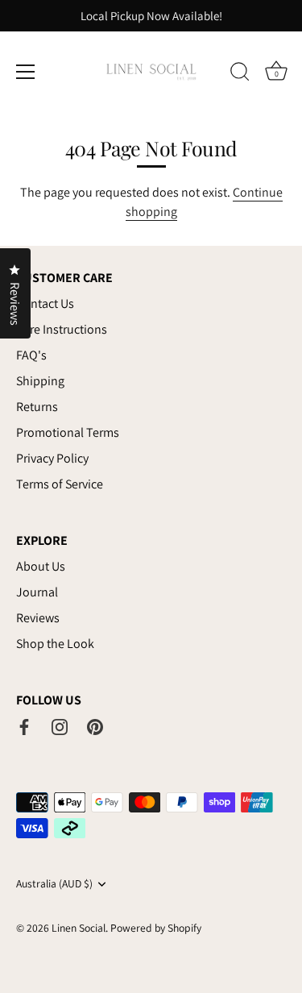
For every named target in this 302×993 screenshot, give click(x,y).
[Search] (240, 74)
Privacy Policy (52, 458)
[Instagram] (60, 725)
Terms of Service (59, 484)
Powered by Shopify (155, 927)
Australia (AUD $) (54, 884)
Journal (37, 592)
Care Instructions (61, 329)
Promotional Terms (67, 432)
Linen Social (78, 927)
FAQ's (31, 355)
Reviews (38, 617)
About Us (40, 566)
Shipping (40, 380)
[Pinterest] (95, 725)
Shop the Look (55, 643)
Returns (37, 406)
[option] (151, 15)
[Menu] (25, 71)
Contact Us (45, 303)
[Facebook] (24, 725)
